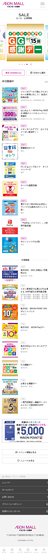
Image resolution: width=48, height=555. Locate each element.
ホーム (8, 476)
